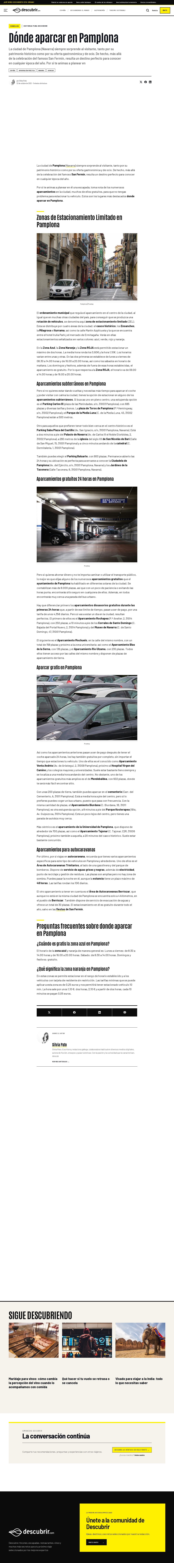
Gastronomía (99, 10)
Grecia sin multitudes (148, 2)
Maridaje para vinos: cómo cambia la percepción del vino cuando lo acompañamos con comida (33, 1382)
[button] (87, 266)
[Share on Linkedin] (149, 82)
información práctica (27, 70)
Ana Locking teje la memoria (126, 2)
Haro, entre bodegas (83, 2)
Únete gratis (96, 1542)
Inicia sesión (139, 1455)
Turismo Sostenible (117, 10)
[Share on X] (140, 82)
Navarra (41, 70)
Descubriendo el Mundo (79, 10)
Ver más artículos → (60, 1061)
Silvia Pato (23, 81)
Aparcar (51, 70)
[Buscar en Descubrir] (147, 10)
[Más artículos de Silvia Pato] (43, 1037)
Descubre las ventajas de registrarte (132, 1450)
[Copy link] (124, 1012)
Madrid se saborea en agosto (62, 2)
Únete (165, 10)
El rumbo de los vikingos (104, 2)
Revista (155, 10)
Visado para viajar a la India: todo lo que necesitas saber (139, 1380)
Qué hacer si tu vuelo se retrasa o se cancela (86, 1380)
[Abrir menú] (7, 10)
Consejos (14, 26)
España (63, 10)
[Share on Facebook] (144, 82)
